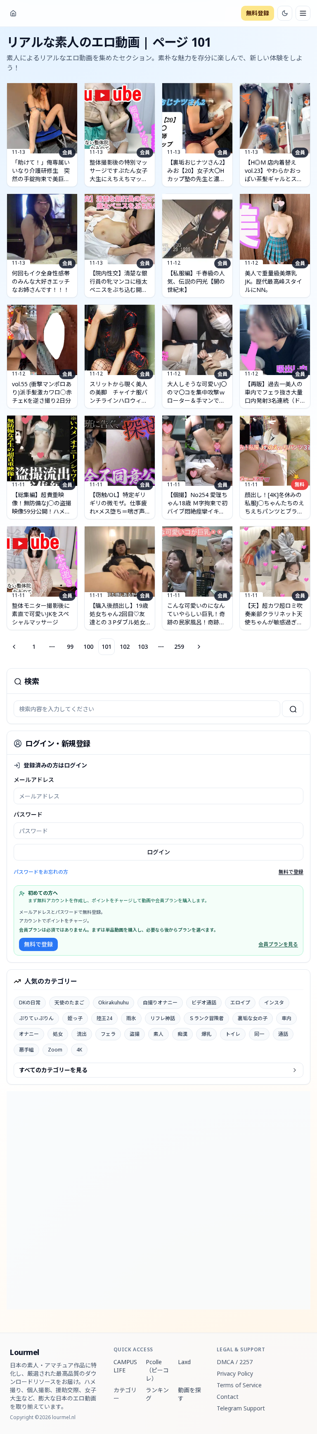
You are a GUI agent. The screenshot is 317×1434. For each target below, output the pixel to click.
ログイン (158, 852)
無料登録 (257, 13)
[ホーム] (13, 13)
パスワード (28, 814)
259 (179, 646)
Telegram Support (241, 1408)
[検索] (292, 708)
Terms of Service (239, 1385)
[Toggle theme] (284, 13)
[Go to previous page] (15, 646)
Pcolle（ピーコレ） (157, 1370)
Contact (228, 1397)
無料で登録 (291, 872)
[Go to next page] (197, 646)
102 (125, 646)
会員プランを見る (278, 944)
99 (70, 646)
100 (88, 646)
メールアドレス (34, 780)
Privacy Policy (235, 1373)
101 (106, 646)
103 (143, 646)
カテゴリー (125, 1394)
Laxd (184, 1362)
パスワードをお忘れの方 (41, 871)
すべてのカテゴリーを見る (53, 1070)
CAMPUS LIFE (125, 1366)
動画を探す (189, 1394)
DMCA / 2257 (235, 1362)
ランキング (157, 1394)
